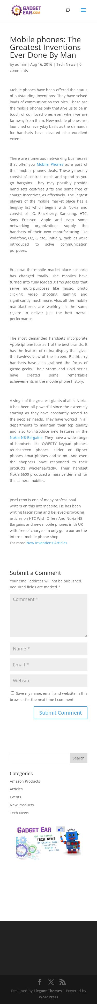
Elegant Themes (48, 990)
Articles (16, 789)
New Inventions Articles (46, 542)
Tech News (65, 64)
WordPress (48, 996)
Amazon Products (25, 781)
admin (20, 64)
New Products (22, 804)
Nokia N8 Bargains (26, 437)
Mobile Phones (50, 164)
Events (15, 796)
